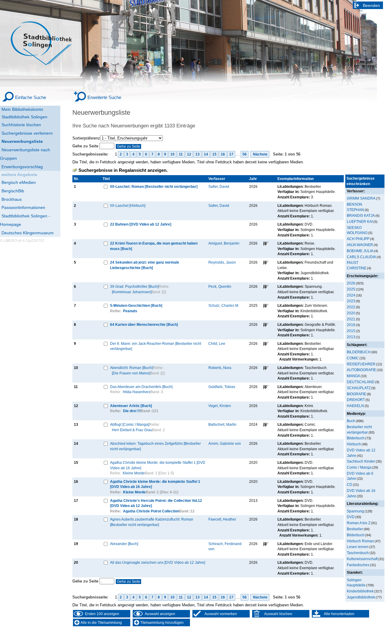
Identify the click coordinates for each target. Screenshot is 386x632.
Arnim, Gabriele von (224, 443)
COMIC (353, 358)
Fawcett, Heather (222, 519)
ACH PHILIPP (358, 239)
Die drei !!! (132, 411)
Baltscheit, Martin (222, 424)
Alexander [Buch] (124, 544)
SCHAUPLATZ (359, 388)
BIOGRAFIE (356, 394)
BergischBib (13, 190)
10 (172, 154)
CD (349, 484)
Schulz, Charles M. (223, 305)
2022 (351, 307)
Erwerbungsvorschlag (22, 166)
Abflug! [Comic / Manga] (129, 424)
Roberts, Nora (219, 368)
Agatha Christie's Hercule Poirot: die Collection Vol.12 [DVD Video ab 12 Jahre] (156, 503)
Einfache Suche (30, 97)
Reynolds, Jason (222, 262)
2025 (351, 289)
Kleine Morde (134, 473)
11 (181, 154)
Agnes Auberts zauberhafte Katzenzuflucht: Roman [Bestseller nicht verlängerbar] (151, 522)
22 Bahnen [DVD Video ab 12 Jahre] (140, 224)
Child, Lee (216, 343)
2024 (351, 295)
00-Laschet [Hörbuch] (127, 205)
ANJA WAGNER (360, 245)
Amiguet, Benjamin (223, 243)
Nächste (259, 154)
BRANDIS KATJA (361, 215)
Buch (351, 421)
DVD (351, 517)
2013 (351, 337)
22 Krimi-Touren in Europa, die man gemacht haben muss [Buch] (154, 246)
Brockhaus (12, 199)
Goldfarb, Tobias (221, 387)
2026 (351, 283)
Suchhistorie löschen (21, 124)
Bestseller (355, 529)
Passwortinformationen (23, 207)
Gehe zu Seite (86, 146)
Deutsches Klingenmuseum (28, 232)
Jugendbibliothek (361, 597)
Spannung (355, 511)
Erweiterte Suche (104, 97)
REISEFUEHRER (361, 364)
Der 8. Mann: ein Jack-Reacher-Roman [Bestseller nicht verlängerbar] (155, 346)
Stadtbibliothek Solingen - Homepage (25, 220)
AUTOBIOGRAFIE (361, 370)
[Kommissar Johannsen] (131, 292)
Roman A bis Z (358, 523)
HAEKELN (355, 406)
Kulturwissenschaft (362, 559)
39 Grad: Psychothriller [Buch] (134, 286)
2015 (351, 331)
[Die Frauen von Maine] (131, 373)
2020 (351, 313)
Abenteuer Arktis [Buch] (131, 406)
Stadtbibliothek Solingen (24, 116)
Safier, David (218, 186)
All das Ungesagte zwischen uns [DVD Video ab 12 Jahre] (157, 562)
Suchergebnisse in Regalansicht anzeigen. (123, 170)
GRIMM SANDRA (361, 198)
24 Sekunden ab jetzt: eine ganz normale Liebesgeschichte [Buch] (144, 265)
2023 (351, 301)
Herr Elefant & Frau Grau (132, 430)
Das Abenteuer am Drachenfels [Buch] (141, 387)
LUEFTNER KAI (360, 221)
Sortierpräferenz (86, 138)
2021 (351, 319)
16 (223, 154)
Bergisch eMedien (19, 182)
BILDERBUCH (359, 352)
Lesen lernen (358, 547)
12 (189, 154)
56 (244, 154)
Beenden (371, 5)
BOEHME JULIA (360, 251)
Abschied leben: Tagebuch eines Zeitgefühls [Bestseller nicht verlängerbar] (155, 446)
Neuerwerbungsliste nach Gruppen (25, 154)
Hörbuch (354, 444)
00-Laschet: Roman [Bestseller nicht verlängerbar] (154, 186)
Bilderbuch (356, 438)
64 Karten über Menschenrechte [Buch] (144, 324)
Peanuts (130, 311)
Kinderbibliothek (360, 591)
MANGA (353, 376)
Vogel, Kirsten (219, 406)
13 (197, 154)
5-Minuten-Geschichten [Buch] (136, 305)
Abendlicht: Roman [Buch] (131, 368)
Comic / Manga (359, 467)
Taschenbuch (358, 553)
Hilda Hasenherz (136, 392)
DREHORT (356, 400)
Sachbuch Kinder (361, 461)
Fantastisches (358, 565)
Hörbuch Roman (360, 541)
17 (231, 154)
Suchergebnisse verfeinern (27, 133)
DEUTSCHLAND (361, 382)
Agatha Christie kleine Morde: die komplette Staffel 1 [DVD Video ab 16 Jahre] (157, 465)
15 (214, 154)
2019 (351, 325)
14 (206, 154)
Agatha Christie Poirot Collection (151, 511)
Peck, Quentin (219, 286)
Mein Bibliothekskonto (22, 109)
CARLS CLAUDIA (361, 257)
